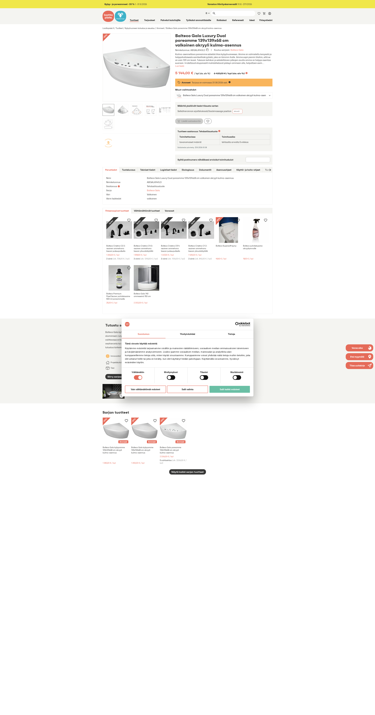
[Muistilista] (259, 13)
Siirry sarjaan (115, 376)
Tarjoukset (149, 20)
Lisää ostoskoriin (191, 121)
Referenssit (238, 20)
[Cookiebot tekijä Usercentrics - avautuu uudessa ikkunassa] (237, 324)
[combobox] (221, 95)
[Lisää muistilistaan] (208, 121)
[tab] (111, 170)
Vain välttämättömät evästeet (145, 389)
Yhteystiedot (265, 20)
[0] (264, 13)
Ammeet (160, 28)
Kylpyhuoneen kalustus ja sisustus (140, 28)
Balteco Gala (237, 50)
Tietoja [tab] (231, 334)
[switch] (171, 377)
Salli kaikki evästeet (230, 389)
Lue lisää (179, 66)
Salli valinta (187, 389)
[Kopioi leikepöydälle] (207, 50)
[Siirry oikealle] (270, 170)
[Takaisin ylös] (370, 710)
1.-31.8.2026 (125, 4)
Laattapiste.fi (108, 28)
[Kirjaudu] (269, 13)
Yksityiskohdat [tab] (187, 334)
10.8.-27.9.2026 (229, 4)
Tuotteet (134, 20)
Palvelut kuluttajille (170, 20)
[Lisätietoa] (246, 73)
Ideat (252, 20)
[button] (359, 365)
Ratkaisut (222, 20)
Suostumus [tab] (144, 334)
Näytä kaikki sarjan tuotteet (187, 471)
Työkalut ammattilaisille (198, 20)
